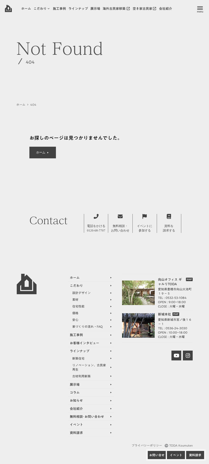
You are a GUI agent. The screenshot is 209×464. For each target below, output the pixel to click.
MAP (189, 279)
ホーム (20, 104)
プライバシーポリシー (146, 445)
